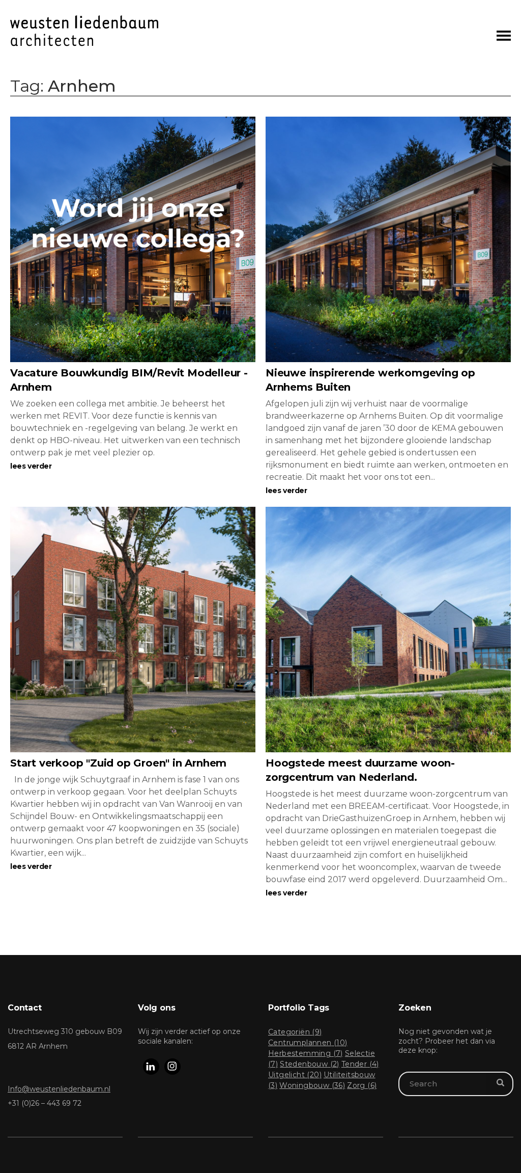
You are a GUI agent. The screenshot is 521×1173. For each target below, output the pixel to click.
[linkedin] (151, 1066)
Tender (360, 1064)
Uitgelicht (295, 1074)
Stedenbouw (309, 1064)
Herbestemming (305, 1053)
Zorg (362, 1085)
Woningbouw (312, 1085)
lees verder (31, 466)
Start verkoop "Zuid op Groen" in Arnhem (118, 763)
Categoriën (295, 1031)
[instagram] (172, 1066)
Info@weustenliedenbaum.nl (59, 1089)
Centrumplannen (308, 1042)
